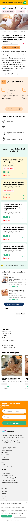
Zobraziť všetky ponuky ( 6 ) (14, 304)
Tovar (3, 464)
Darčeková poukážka (7, 467)
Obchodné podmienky (8, 480)
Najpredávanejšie (8, 11)
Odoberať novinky (14, 423)
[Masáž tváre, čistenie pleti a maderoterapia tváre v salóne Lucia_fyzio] (14, 22)
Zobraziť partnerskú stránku (8, 347)
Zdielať (21, 74)
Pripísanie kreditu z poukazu (9, 485)
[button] (15, 8)
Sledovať (14, 74)
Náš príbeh (4, 491)
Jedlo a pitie (5, 460)
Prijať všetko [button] (6, 516)
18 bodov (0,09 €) (21, 265)
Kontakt (3, 494)
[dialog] (14, 512)
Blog (2, 498)
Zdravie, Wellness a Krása (19, 31)
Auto (2, 462)
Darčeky (3, 469)
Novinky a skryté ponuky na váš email (13, 404)
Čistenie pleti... (10, 93)
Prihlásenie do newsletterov (9, 482)
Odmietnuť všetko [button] (20, 516)
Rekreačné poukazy (7, 475)
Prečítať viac (20, 513)
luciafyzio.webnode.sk (7, 345)
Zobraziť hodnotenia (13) (14, 109)
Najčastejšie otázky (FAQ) (9, 478)
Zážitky (3, 457)
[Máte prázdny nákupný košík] (18, 8)
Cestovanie (20, 11)
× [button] (26, 502)
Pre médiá (4, 501)
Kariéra (3, 496)
